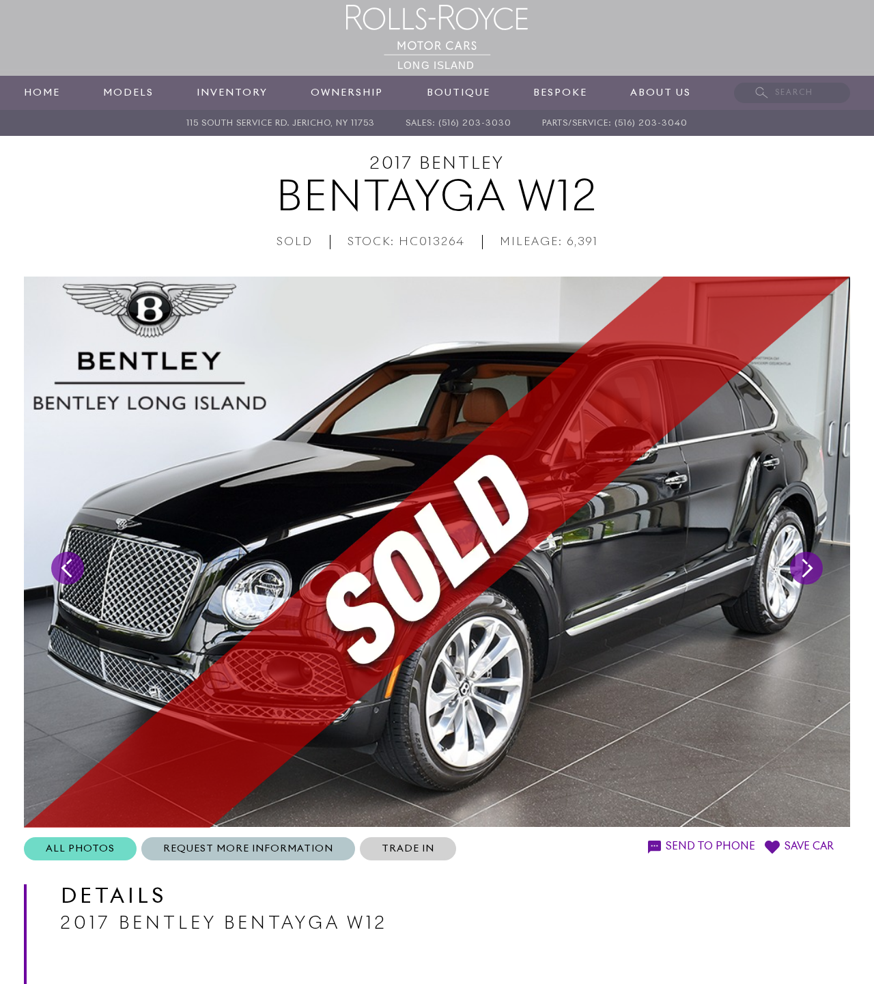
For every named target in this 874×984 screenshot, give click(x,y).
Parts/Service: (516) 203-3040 (615, 124)
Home (42, 93)
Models (128, 93)
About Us (660, 93)
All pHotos (80, 849)
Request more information (248, 849)
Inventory (232, 93)
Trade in (408, 849)
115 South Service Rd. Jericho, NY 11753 (280, 124)
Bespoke (560, 93)
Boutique (458, 93)
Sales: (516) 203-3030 (458, 124)
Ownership (347, 93)
